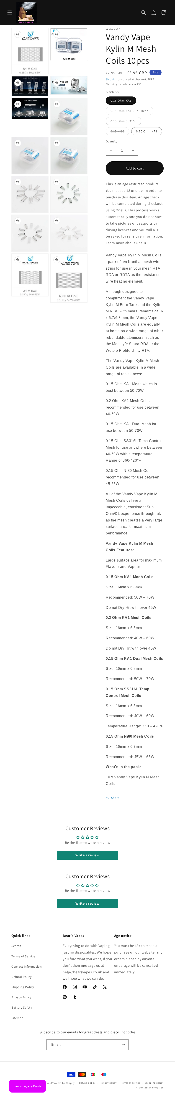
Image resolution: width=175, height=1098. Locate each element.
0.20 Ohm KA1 (146, 131)
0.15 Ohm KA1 (121, 101)
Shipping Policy (22, 987)
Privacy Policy (21, 997)
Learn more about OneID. (126, 242)
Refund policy (87, 1082)
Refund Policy (21, 977)
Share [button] (115, 798)
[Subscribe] (123, 1044)
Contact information (151, 1087)
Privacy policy (108, 1082)
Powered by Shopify (63, 1083)
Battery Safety (21, 1007)
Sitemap (17, 1018)
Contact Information (26, 966)
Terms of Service (23, 956)
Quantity (111, 141)
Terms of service (130, 1082)
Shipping (111, 79)
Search (16, 946)
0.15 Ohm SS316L (123, 121)
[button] (10, 13)
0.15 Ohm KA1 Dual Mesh (132, 112)
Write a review (87, 855)
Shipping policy (154, 1082)
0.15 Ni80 (120, 132)
